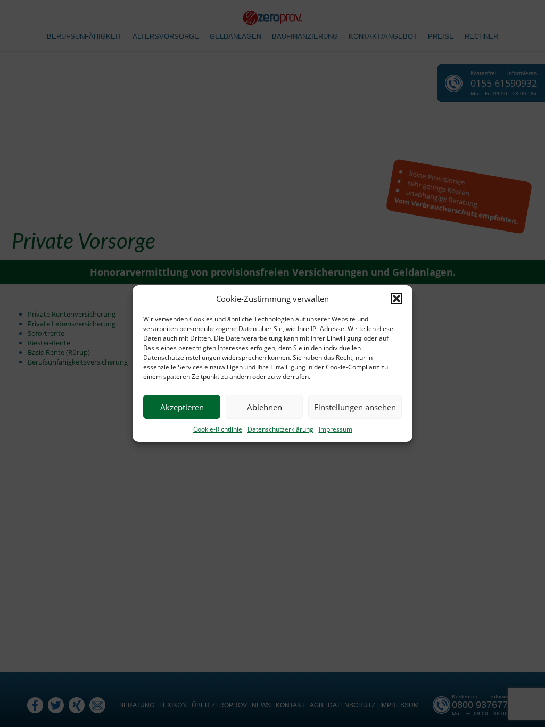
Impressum (335, 429)
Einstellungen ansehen (355, 407)
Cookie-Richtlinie (217, 429)
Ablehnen (264, 407)
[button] (396, 298)
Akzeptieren (182, 407)
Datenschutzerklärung (280, 429)
